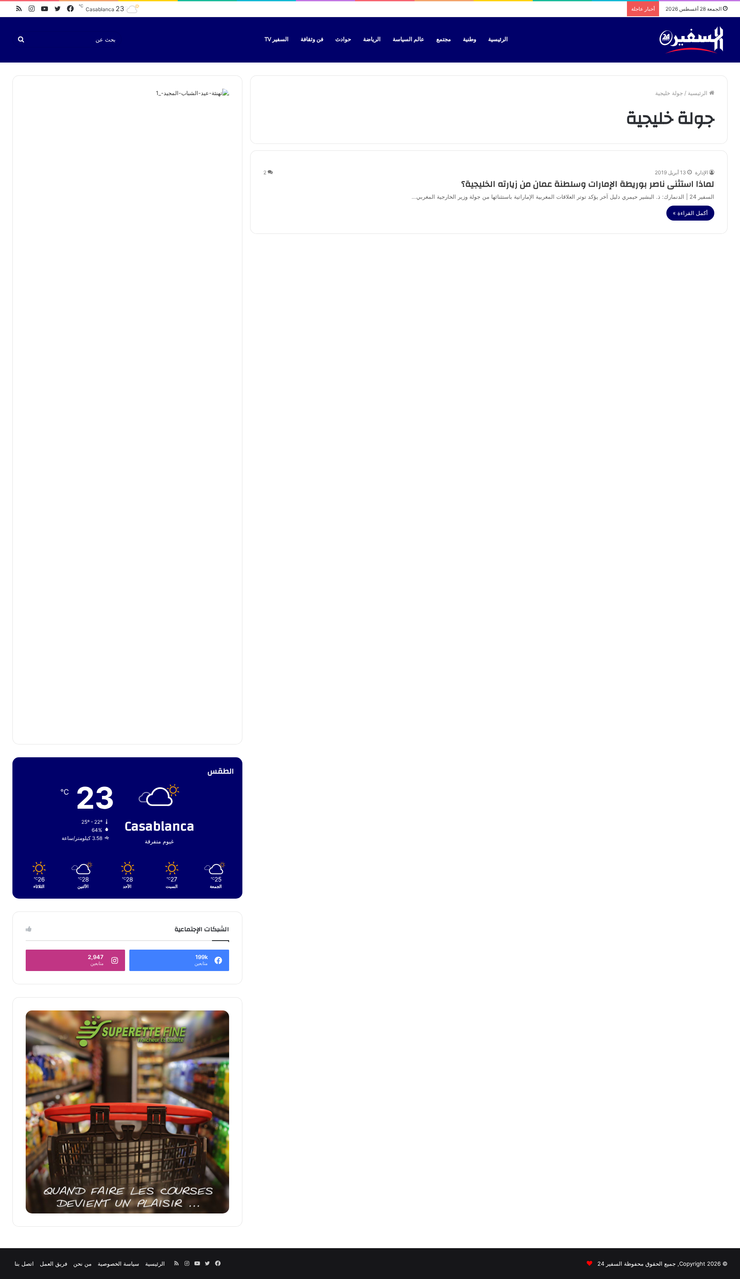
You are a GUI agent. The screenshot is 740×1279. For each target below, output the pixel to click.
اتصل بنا (24, 1263)
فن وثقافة (312, 39)
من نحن (82, 1263)
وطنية (469, 39)
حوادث (343, 39)
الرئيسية (498, 39)
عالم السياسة (408, 39)
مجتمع (443, 39)
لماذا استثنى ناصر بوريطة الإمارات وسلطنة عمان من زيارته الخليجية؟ (587, 184)
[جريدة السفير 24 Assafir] (691, 39)
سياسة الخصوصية (118, 1263)
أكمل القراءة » (690, 212)
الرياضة (372, 39)
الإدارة (701, 172)
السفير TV (277, 39)
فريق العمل (53, 1263)
